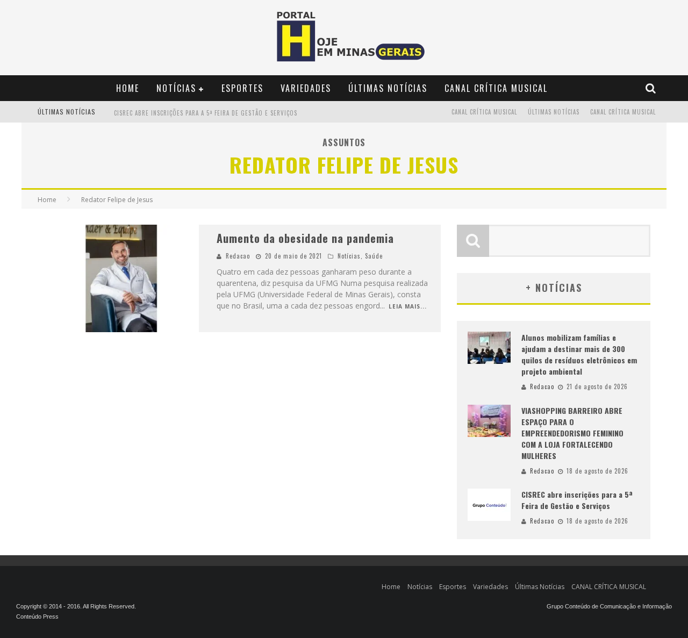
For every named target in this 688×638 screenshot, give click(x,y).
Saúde (374, 256)
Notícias (176, 88)
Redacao (238, 256)
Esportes (242, 88)
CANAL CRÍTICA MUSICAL (496, 88)
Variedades (306, 88)
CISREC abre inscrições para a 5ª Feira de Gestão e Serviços (205, 113)
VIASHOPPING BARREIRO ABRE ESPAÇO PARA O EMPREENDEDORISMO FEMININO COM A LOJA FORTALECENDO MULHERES (572, 433)
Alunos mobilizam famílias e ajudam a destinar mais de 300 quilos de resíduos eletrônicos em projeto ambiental (579, 354)
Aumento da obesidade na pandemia (305, 238)
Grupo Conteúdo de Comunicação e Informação (609, 606)
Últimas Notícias (387, 88)
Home (127, 88)
